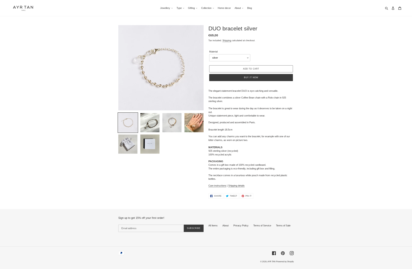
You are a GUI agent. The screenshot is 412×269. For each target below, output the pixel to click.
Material (213, 51)
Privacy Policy (240, 225)
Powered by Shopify (285, 261)
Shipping (226, 40)
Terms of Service (262, 225)
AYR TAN (271, 261)
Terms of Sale (283, 225)
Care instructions (217, 185)
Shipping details (236, 185)
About (225, 225)
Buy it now (251, 77)
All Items (213, 225)
